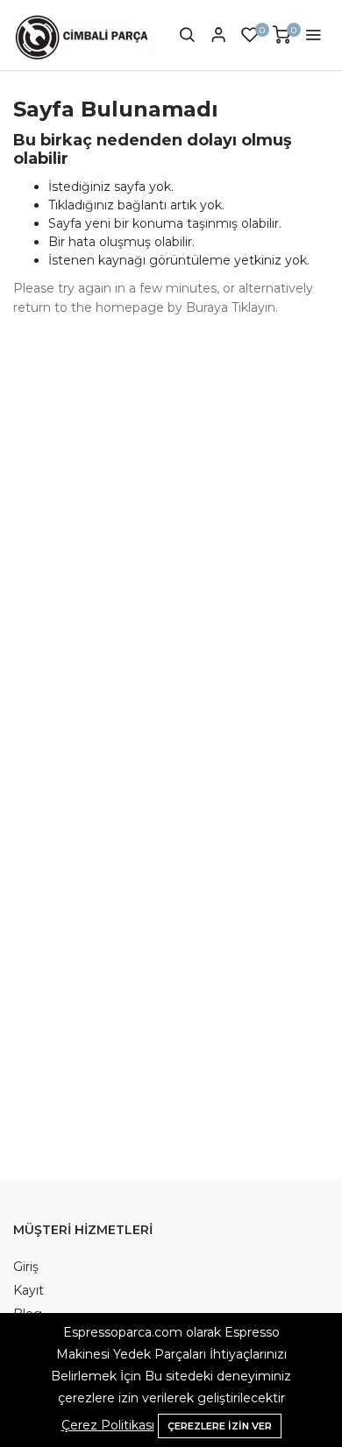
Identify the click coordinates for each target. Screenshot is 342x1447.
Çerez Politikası (107, 1425)
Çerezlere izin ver (219, 1426)
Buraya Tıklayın (230, 307)
